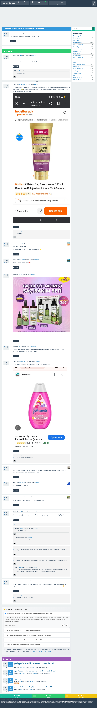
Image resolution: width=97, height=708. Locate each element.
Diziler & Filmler (77, 51)
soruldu (41, 33)
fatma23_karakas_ (32, 681)
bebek (27, 699)
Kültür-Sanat (76, 60)
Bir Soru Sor (45, 4)
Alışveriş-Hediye (77, 42)
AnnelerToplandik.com (90, 699)
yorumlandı (34, 70)
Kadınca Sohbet (8, 3)
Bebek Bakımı (62, 4)
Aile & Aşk (76, 40)
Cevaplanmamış (25, 4)
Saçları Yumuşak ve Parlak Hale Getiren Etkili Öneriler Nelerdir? (35, 671)
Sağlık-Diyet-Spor (23, 667)
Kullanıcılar (39, 4)
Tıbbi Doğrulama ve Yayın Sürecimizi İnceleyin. (42, 651)
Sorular (18, 4)
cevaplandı (34, 55)
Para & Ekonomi (77, 66)
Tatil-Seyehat (76, 71)
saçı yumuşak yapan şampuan (23, 679)
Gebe (24, 699)
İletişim (3, 699)
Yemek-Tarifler (77, 73)
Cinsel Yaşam (76, 46)
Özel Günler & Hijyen (79, 64)
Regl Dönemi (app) (78, 77)
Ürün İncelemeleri (78, 38)
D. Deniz (30, 689)
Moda (74, 62)
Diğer (21, 681)
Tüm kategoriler (77, 36)
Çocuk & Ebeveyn (78, 49)
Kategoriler (32, 4)
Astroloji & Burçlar (78, 44)
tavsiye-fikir (16, 683)
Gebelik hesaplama (17, 699)
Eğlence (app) (77, 79)
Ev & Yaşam (18, 33)
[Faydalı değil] (66, 625)
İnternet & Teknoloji (78, 57)
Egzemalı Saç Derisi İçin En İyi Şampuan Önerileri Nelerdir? (33, 687)
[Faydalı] (63, 625)
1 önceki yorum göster (18, 524)
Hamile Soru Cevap (53, 4)
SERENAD (35, 673)
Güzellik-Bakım (23, 673)
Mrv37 (34, 667)
